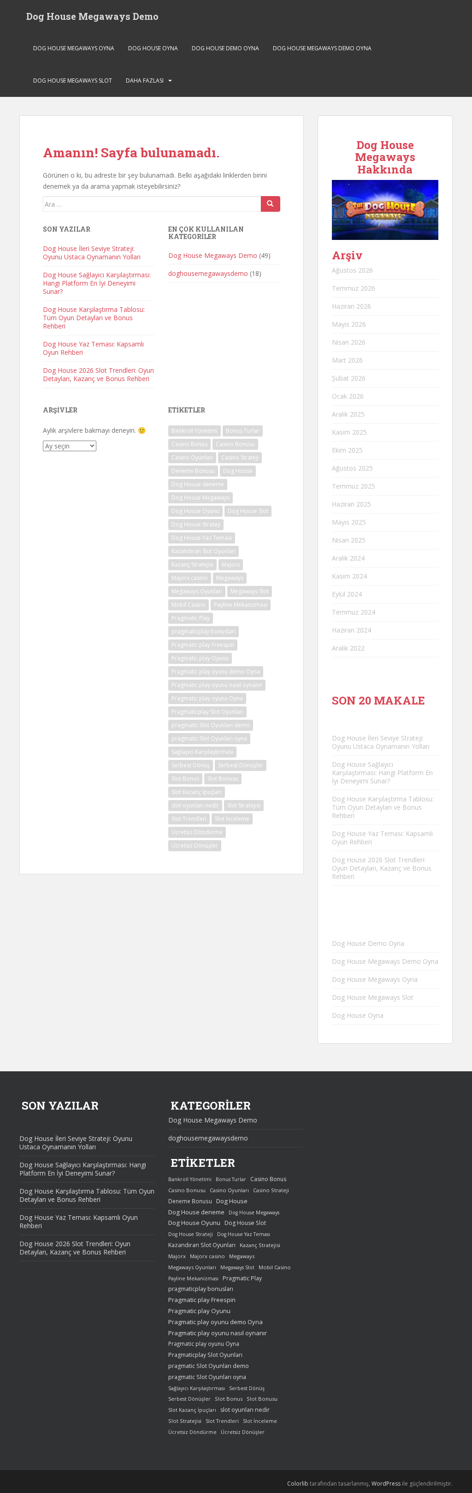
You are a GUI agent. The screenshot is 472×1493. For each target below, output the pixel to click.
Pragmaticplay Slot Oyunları (207, 712)
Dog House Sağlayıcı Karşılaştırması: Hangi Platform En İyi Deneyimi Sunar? (97, 283)
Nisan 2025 (349, 540)
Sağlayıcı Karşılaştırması (202, 752)
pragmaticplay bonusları (203, 631)
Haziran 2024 (351, 630)
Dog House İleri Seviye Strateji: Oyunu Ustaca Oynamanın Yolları (92, 252)
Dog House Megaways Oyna (73, 48)
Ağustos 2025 (352, 468)
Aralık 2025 (348, 414)
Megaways (229, 578)
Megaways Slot (249, 591)
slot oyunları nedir (195, 805)
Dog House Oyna (153, 48)
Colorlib (297, 1483)
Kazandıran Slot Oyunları (203, 551)
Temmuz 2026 (353, 288)
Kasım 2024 (349, 576)
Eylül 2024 (347, 594)
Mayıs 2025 (349, 522)
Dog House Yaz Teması (201, 538)
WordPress (386, 1483)
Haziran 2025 (351, 504)
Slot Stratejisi (243, 805)
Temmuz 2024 (353, 612)
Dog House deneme (197, 484)
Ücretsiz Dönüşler (194, 845)
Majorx (231, 564)
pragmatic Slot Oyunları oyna (209, 738)
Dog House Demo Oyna (225, 48)
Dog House (238, 471)
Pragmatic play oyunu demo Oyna (215, 671)
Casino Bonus (189, 444)
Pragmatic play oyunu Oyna (207, 698)
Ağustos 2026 (352, 270)
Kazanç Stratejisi (192, 564)
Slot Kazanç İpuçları (196, 792)
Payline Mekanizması (240, 605)
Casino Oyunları (192, 457)
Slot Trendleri (188, 819)
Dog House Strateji (195, 524)
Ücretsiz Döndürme (197, 832)
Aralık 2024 (348, 558)
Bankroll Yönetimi (194, 431)
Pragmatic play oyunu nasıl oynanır (216, 685)
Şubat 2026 (349, 378)
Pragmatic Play (190, 618)
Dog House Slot (248, 511)
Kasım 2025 (349, 432)
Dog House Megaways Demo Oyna (322, 48)
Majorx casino (189, 578)
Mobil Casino (188, 605)
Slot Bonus (185, 778)
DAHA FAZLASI (145, 80)
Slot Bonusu (222, 778)
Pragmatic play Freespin (202, 645)
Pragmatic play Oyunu (200, 658)
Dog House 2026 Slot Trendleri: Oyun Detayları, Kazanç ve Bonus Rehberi (98, 374)
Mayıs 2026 (349, 324)
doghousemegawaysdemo (208, 273)
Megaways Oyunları (196, 591)
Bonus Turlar (243, 431)
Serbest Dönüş (190, 765)
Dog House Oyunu (195, 511)
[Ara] (270, 204)
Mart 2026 (347, 360)
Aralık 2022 (348, 648)
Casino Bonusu (235, 444)
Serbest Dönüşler (240, 765)
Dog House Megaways (200, 498)
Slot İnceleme (232, 819)
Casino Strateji (240, 457)
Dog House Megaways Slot (72, 80)
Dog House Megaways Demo (92, 16)
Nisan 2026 (349, 342)
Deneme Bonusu (193, 471)
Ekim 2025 (347, 450)
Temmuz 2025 (353, 486)
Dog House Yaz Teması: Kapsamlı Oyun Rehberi (93, 348)
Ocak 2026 (348, 396)
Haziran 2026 (351, 306)
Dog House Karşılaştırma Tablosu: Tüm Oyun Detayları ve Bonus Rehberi (94, 317)
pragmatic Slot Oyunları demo (210, 725)
